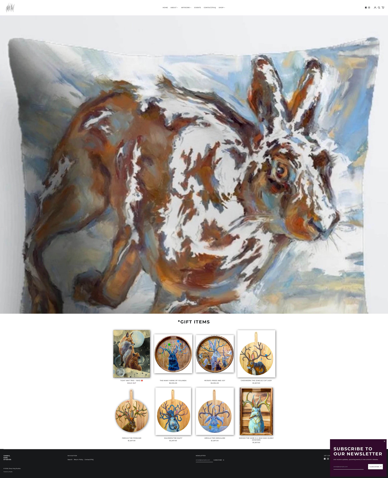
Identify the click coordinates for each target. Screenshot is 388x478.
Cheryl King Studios (7, 457)
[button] (379, 7)
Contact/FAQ (210, 7)
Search (70, 459)
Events (197, 7)
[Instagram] (369, 7)
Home (165, 7)
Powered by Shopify (8, 471)
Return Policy (78, 459)
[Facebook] (366, 7)
